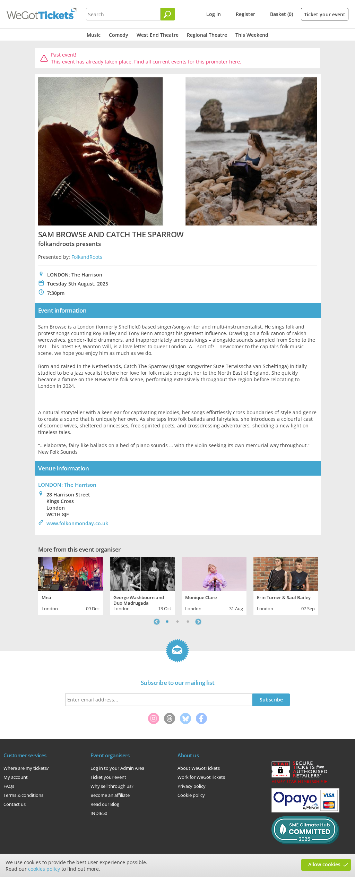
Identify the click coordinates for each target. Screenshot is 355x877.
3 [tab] (187, 621)
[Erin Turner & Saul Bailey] (286, 573)
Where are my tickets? (26, 768)
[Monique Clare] (214, 573)
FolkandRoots (86, 257)
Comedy (118, 35)
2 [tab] (177, 621)
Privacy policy (192, 786)
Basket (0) (281, 14)
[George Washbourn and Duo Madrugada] (142, 573)
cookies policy (44, 869)
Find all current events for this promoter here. (187, 61)
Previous (156, 621)
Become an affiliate (110, 795)
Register (245, 14)
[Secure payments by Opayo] (305, 811)
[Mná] (70, 573)
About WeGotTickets (199, 768)
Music (94, 35)
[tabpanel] (70, 585)
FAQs (8, 786)
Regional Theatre (207, 35)
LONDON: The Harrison (67, 484)
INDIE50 (98, 813)
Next (198, 621)
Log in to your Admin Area (117, 768)
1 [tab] (167, 621)
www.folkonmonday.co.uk (77, 523)
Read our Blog (104, 804)
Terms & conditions (23, 795)
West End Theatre (158, 35)
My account (15, 777)
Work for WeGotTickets (201, 777)
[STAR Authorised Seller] (299, 783)
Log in (213, 14)
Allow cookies (324, 864)
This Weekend (251, 35)
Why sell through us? (111, 786)
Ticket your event (324, 14)
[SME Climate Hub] (305, 843)
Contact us (14, 804)
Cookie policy (191, 795)
